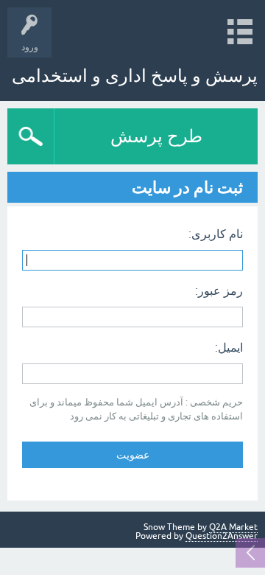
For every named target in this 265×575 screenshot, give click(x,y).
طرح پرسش (156, 136)
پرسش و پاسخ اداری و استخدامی (135, 76)
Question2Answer (222, 536)
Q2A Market (233, 527)
